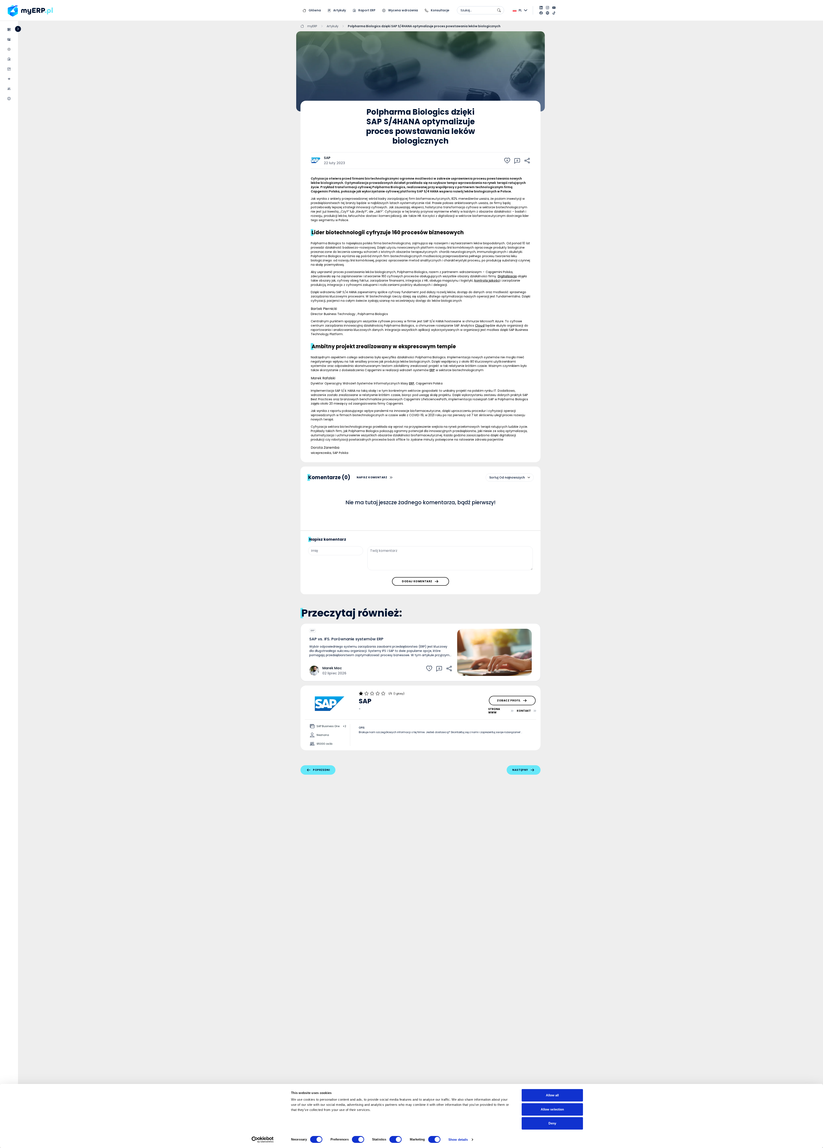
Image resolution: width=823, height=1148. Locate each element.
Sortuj (493, 477)
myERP (312, 26)
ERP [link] (432, 370)
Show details (458, 1139)
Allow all (552, 1095)
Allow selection (552, 1109)
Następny (520, 770)
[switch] (358, 1139)
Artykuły (339, 10)
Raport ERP (366, 10)
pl (520, 10)
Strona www (494, 710)
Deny (552, 1123)
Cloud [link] (479, 325)
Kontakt (524, 711)
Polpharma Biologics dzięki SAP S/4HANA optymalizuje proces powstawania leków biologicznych (424, 26)
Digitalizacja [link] (507, 276)
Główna (314, 10)
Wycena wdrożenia (402, 10)
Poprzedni (321, 770)
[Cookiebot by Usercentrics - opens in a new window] (262, 1139)
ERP (312, 630)
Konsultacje (439, 10)
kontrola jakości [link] (487, 280)
